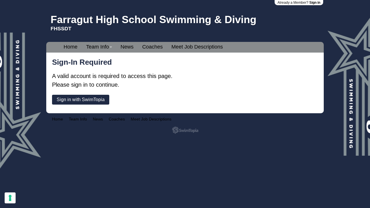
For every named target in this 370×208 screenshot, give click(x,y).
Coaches (152, 47)
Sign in (314, 3)
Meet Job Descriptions (197, 47)
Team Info (97, 47)
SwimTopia (185, 130)
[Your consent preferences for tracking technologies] (10, 197)
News (127, 47)
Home (70, 47)
